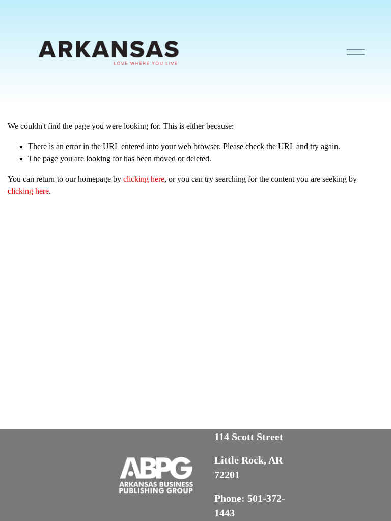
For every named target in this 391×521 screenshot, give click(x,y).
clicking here (143, 179)
